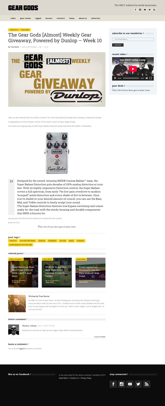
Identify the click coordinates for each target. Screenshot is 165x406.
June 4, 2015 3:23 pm (29, 47)
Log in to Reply (99, 337)
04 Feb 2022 (83, 282)
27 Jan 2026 (16, 282)
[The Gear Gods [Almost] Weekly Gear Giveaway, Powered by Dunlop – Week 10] (17, 303)
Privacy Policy (86, 378)
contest (13, 241)
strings (80, 241)
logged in (22, 348)
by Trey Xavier (13, 47)
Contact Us (74, 378)
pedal (71, 241)
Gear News (47, 259)
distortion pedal (27, 241)
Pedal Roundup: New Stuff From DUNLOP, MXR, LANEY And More (23, 272)
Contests (14, 30)
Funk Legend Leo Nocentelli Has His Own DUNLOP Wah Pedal (89, 272)
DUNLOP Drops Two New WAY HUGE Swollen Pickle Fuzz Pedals (56, 272)
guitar (63, 241)
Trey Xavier (44, 296)
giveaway (52, 241)
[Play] (115, 78)
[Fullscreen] (150, 78)
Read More (63, 378)
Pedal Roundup (16, 259)
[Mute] (147, 78)
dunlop (42, 241)
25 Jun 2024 (49, 282)
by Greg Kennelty (18, 280)
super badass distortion (20, 245)
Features (25, 30)
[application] (133, 69)
